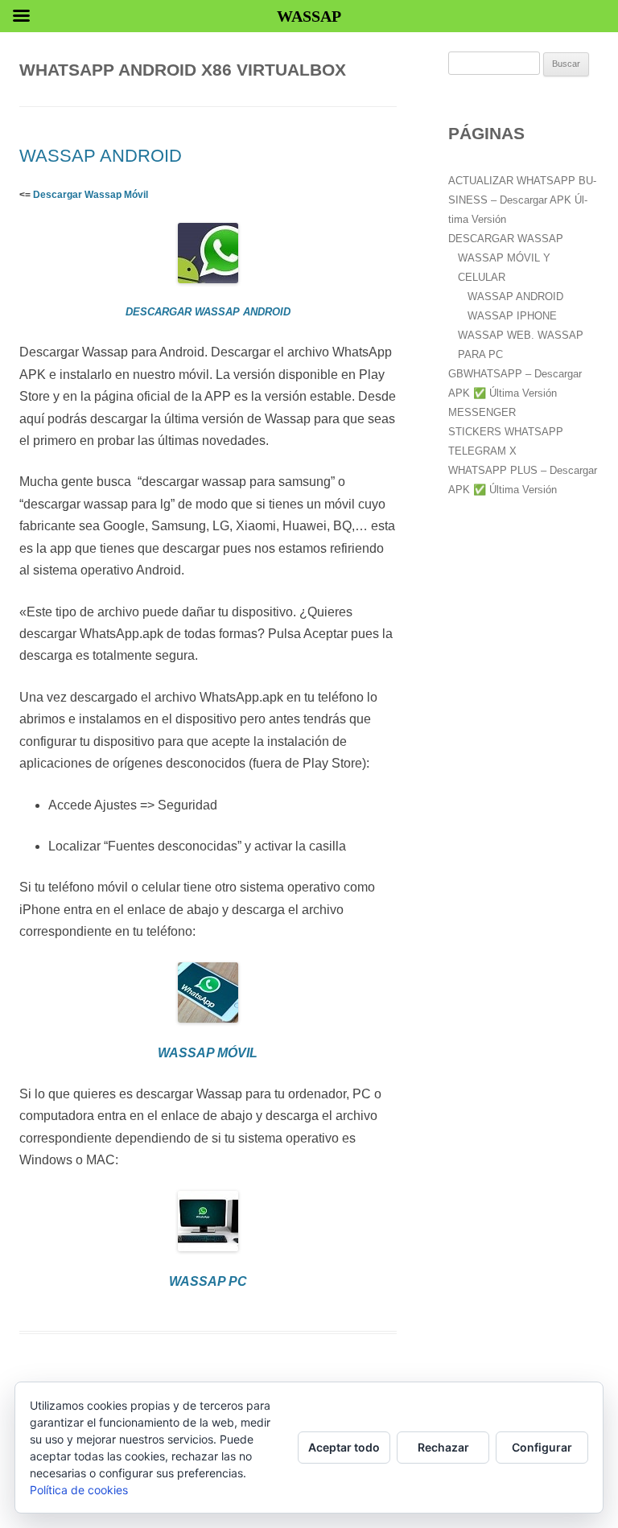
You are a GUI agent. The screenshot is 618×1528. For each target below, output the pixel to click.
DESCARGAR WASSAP (505, 239)
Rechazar (443, 1447)
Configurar (542, 1447)
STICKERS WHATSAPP (505, 432)
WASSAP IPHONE (512, 316)
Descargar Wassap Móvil (90, 194)
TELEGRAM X (482, 451)
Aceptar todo (344, 1447)
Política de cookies (79, 1490)
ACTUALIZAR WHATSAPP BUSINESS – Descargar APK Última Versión (522, 200)
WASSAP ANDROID (100, 156)
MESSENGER (482, 412)
